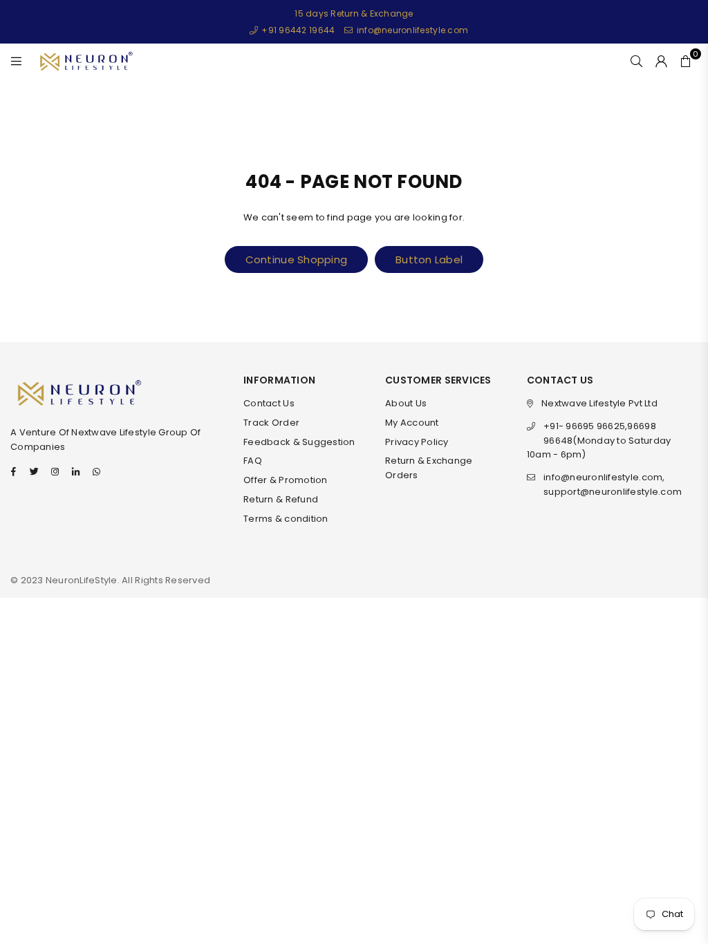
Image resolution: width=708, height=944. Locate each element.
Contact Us (269, 403)
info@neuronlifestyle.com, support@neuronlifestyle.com (612, 484)
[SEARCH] (636, 60)
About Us (406, 403)
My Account (412, 422)
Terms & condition (285, 518)
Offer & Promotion (285, 480)
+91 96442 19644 (297, 30)
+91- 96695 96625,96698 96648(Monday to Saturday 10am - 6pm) (599, 440)
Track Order (271, 422)
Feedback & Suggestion (299, 442)
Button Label (429, 259)
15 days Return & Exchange (354, 13)
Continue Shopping (296, 259)
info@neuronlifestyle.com (411, 30)
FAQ (252, 460)
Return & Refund (280, 499)
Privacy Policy (417, 442)
